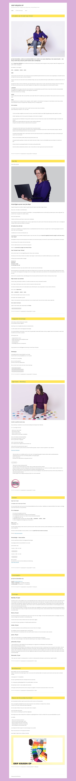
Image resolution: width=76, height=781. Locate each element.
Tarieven (14, 497)
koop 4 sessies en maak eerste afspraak (17, 371)
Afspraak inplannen (19, 10)
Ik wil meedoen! (14, 462)
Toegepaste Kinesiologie (18, 319)
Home (12, 10)
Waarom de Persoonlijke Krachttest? (22, 698)
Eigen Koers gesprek (18, 533)
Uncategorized (23, 153)
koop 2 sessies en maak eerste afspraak (17, 369)
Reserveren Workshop (15, 450)
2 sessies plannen (14, 551)
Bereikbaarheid (16, 668)
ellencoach (35, 153)
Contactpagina (16, 575)
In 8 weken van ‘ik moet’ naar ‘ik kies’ (22, 16)
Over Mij (14, 161)
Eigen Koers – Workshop (19, 381)
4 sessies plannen (14, 556)
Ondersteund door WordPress (16, 776)
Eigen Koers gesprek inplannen (16, 308)
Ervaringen (15, 594)
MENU (26, 10)
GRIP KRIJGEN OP (17, 5)
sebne (34, 311)
